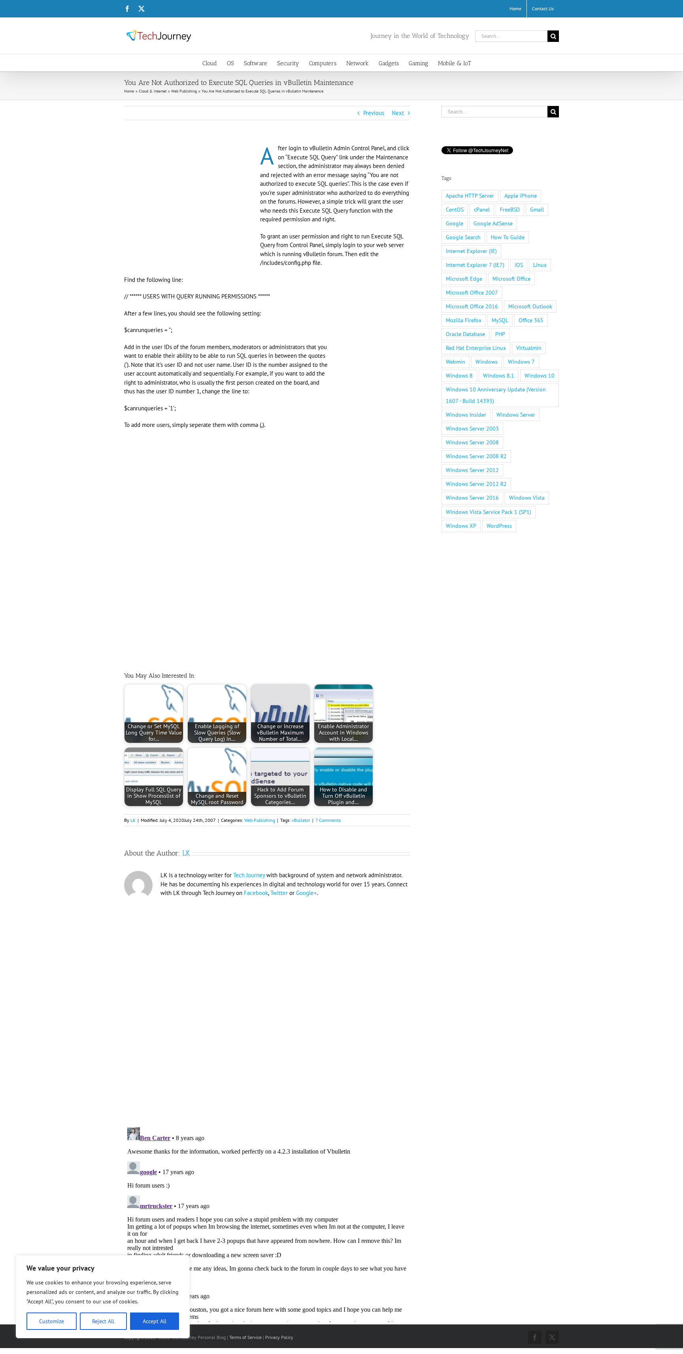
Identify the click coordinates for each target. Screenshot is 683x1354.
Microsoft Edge (464, 278)
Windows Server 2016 (472, 497)
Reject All (103, 1321)
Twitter (279, 893)
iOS (519, 264)
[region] (103, 1296)
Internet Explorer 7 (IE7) (475, 264)
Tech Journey (249, 875)
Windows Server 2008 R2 (476, 456)
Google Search (463, 237)
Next (398, 113)
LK (133, 820)
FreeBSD (510, 209)
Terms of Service (245, 1337)
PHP (500, 334)
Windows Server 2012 (472, 470)
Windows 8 (459, 375)
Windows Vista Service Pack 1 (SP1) (488, 512)
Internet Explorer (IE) (471, 251)
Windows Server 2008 (472, 442)
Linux (540, 264)
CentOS (455, 209)
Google (454, 223)
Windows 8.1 (498, 375)
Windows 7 (521, 361)
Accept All (154, 1321)
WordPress (499, 525)
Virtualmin (528, 347)
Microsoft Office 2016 (472, 306)
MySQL (500, 320)
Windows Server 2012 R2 (476, 483)
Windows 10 (540, 375)
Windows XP (461, 525)
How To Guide (508, 237)
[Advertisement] (190, 202)
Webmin (455, 361)
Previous (373, 113)
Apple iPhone (520, 195)
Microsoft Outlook (530, 306)
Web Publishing (259, 820)
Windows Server (515, 414)
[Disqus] (267, 1009)
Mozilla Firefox (463, 320)
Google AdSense (493, 223)
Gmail (537, 209)
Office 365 (531, 320)
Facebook (256, 893)
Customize (51, 1321)
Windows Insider (466, 414)
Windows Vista (527, 497)
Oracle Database (465, 334)
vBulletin (301, 820)
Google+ (306, 893)
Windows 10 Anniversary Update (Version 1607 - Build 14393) (496, 395)
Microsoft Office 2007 (472, 292)
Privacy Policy (279, 1337)
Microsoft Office (511, 278)
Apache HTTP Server (470, 195)
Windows (486, 361)
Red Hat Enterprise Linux (476, 347)
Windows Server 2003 (472, 428)
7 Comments (328, 820)
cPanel (482, 209)
